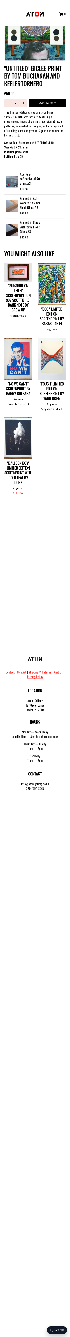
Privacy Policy (35, 677)
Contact (10, 672)
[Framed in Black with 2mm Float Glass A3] (12, 230)
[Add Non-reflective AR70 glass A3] (12, 181)
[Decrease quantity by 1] (7, 103)
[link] (35, 43)
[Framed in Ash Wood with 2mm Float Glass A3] (12, 206)
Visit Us (58, 672)
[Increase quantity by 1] (23, 103)
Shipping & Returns (40, 672)
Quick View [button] (18, 272)
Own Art (21, 672)
